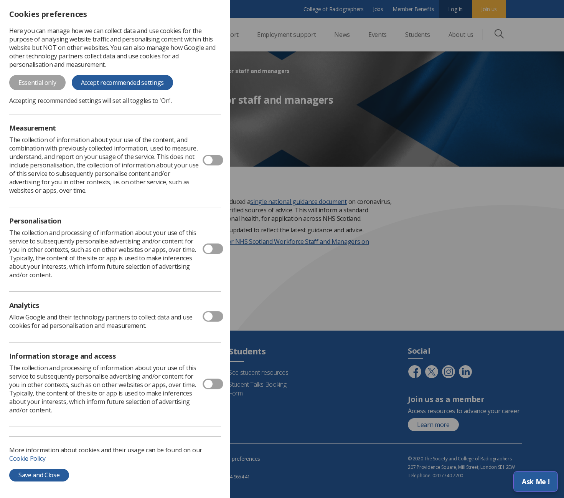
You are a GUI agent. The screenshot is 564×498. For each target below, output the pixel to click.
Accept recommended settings (122, 82)
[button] (535, 481)
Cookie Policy (27, 458)
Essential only (37, 82)
